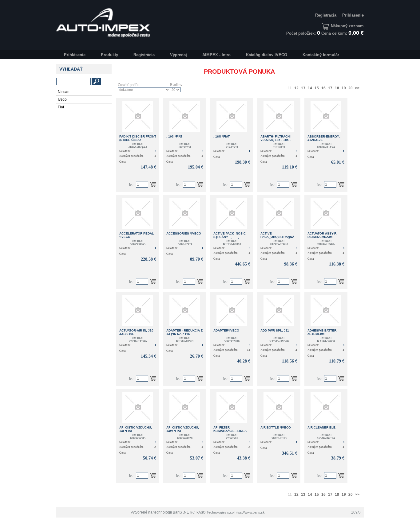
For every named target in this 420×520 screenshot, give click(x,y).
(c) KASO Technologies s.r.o (212, 512)
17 (330, 88)
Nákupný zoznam (347, 26)
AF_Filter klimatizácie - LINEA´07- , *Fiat (230, 431)
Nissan (63, 92)
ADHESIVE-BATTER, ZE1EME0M (322, 332)
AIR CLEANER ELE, (321, 427)
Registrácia (144, 54)
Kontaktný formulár (321, 54)
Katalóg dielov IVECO (266, 54)
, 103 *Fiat (174, 136)
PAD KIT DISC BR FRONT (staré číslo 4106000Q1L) (137, 140)
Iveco (62, 99)
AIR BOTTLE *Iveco (275, 427)
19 (344, 88)
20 (350, 88)
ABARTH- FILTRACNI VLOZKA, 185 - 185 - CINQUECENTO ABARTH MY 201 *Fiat (278, 141)
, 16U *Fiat (221, 136)
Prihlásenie (74, 54)
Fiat (61, 107)
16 (323, 88)
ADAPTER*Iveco (226, 330)
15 (317, 88)
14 (310, 88)
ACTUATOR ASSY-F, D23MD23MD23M (322, 235)
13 (303, 88)
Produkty (109, 54)
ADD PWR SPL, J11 (274, 330)
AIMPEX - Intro (216, 54)
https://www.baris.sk (250, 512)
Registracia (325, 15)
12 (296, 88)
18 (337, 88)
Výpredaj (178, 54)
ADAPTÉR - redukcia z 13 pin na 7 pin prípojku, (184, 334)
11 (290, 88)
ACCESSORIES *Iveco (183, 233)
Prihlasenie (353, 15)
